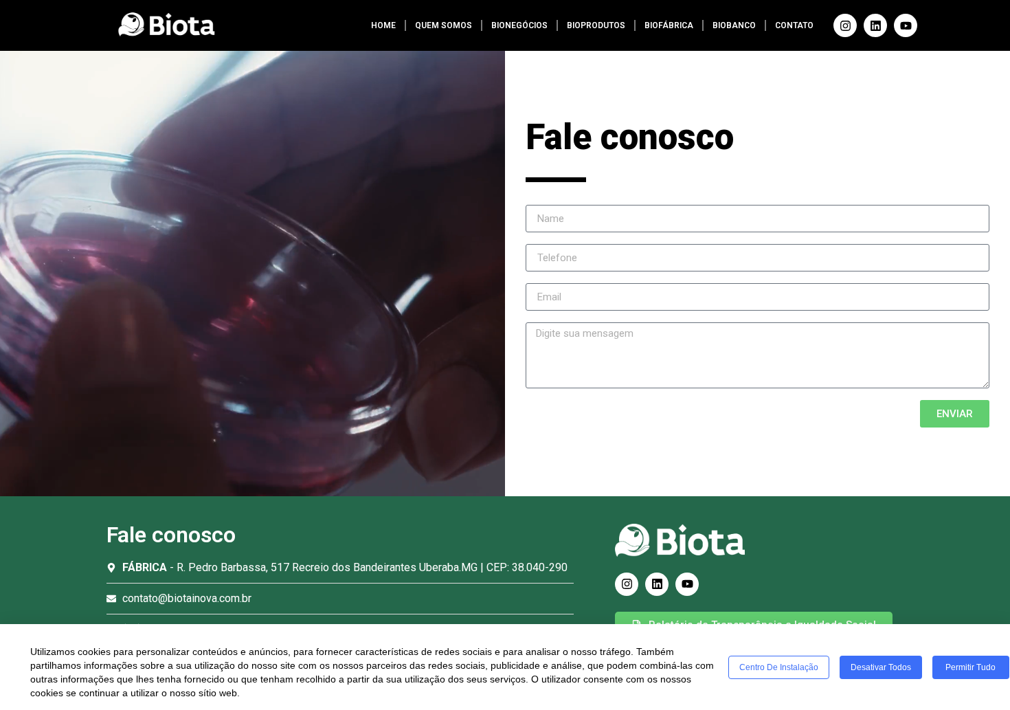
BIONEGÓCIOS (519, 25)
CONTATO (794, 25)
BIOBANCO (734, 25)
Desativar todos (881, 667)
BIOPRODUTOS (596, 25)
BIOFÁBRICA (668, 25)
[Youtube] (905, 25)
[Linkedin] (875, 25)
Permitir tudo (970, 667)
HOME (383, 25)
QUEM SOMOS (443, 25)
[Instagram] (845, 25)
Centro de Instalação (778, 667)
